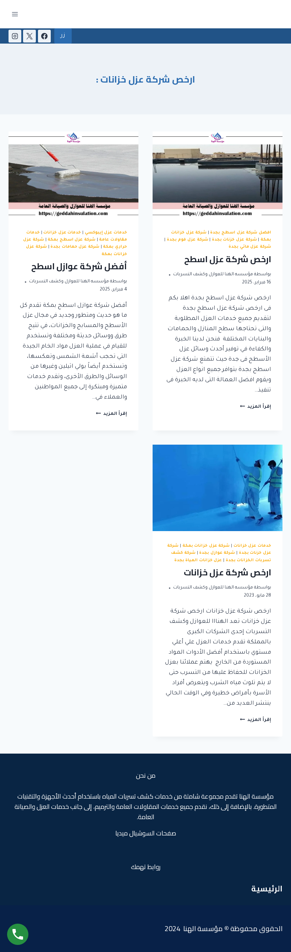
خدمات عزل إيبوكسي (106, 233)
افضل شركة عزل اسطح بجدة (240, 233)
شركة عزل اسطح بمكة (71, 240)
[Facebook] (44, 36)
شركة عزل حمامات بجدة (74, 247)
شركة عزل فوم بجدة (187, 240)
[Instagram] (15, 36)
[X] (29, 36)
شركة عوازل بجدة (217, 553)
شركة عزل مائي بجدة (250, 247)
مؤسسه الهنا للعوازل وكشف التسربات (213, 274)
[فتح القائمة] (15, 14)
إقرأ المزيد (255, 407)
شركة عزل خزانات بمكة (206, 546)
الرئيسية (266, 888)
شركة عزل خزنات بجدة (234, 240)
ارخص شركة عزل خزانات (227, 572)
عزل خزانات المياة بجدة (198, 560)
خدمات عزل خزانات (62, 233)
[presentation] (217, 174)
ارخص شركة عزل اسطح (227, 259)
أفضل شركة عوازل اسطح (79, 266)
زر (63, 36)
